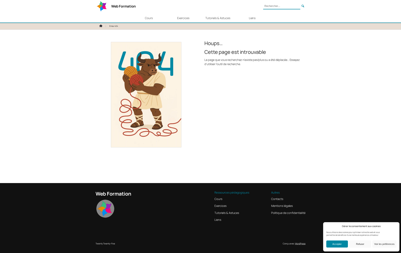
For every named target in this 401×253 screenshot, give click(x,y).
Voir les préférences (384, 244)
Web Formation (123, 6)
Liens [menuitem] (252, 18)
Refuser (360, 244)
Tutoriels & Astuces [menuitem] (217, 18)
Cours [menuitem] (149, 18)
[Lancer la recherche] (302, 6)
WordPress (300, 243)
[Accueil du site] (103, 26)
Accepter (337, 244)
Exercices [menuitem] (183, 18)
